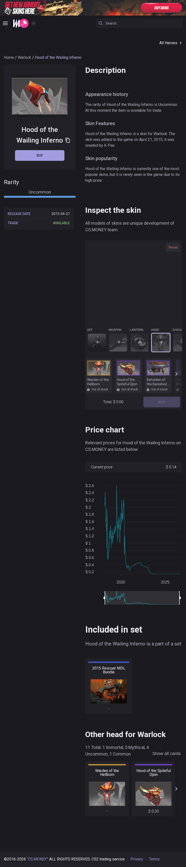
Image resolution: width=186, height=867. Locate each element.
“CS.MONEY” (37, 859)
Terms (154, 859)
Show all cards (166, 753)
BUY (161, 402)
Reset (173, 247)
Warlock (24, 57)
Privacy (137, 859)
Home (9, 57)
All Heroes (168, 43)
